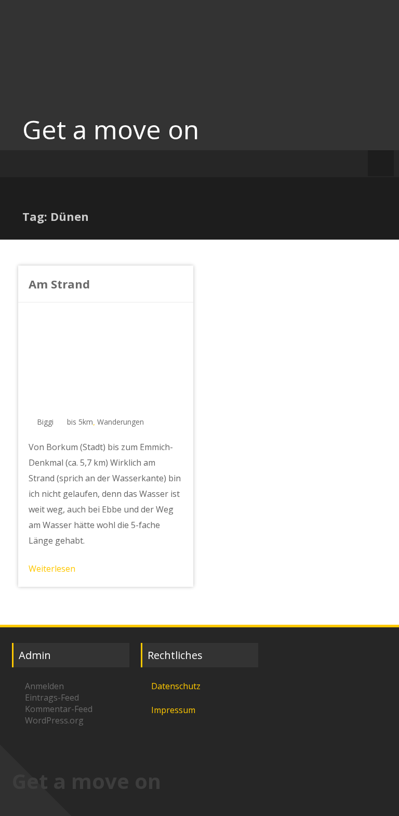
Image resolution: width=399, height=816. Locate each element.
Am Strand (59, 284)
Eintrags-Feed (52, 697)
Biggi (45, 422)
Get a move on (110, 129)
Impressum (173, 710)
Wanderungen (120, 422)
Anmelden (44, 686)
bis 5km (80, 422)
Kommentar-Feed (58, 709)
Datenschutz (176, 686)
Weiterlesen (52, 568)
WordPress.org (54, 720)
